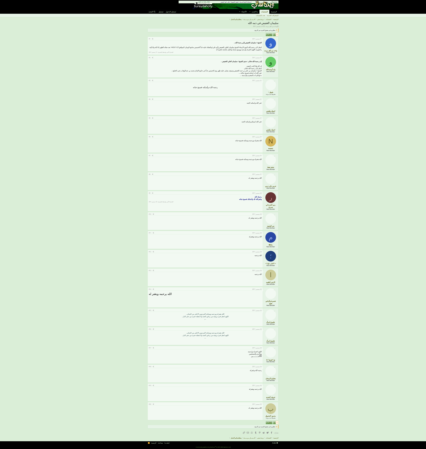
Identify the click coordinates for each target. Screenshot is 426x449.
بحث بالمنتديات (260, 15)
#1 (149, 39)
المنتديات (264, 12)
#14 (150, 289)
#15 (150, 310)
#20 (150, 404)
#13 (150, 270)
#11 (150, 233)
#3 (149, 80)
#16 (150, 329)
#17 (150, 348)
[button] (249, 12)
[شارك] (152, 39)
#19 (150, 385)
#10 (150, 214)
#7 (149, 155)
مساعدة (160, 443)
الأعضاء (244, 12)
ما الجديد (255, 12)
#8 (149, 174)
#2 (149, 58)
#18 (150, 367)
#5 (149, 118)
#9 (149, 193)
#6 (149, 137)
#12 (150, 252)
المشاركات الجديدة (272, 15)
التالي (270, 34)
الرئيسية (274, 12)
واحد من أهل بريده (271, 26)
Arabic (274, 443)
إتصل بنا (167, 443)
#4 (149, 99)
